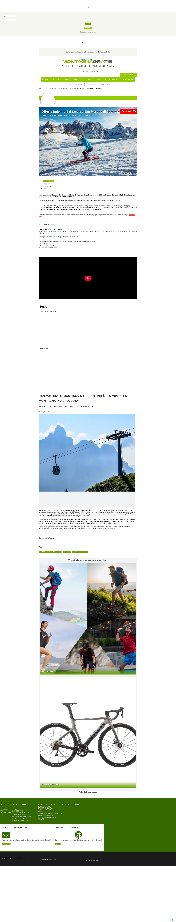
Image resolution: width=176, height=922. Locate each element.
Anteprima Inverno (47, 817)
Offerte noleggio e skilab (50, 813)
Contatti (47, 186)
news (69, 85)
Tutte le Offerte (111, 79)
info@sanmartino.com (50, 247)
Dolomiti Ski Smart (80, 552)
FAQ (1, 811)
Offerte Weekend (20, 820)
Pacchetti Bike (45, 806)
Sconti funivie (44, 810)
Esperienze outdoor (92, 79)
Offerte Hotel (18, 814)
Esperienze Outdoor (21, 813)
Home (41, 88)
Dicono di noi (6, 813)
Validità (46, 183)
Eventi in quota (45, 808)
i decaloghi (91, 85)
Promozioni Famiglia (21, 816)
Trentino (67, 552)
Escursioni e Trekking (48, 804)
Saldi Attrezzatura (47, 812)
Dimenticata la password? (88, 32)
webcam (79, 85)
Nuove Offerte (19, 809)
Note (45, 185)
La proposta (48, 181)
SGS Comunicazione (94, 860)
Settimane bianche (62, 88)
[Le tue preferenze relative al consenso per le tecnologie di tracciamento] (172, 920)
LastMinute (17, 811)
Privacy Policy (45, 859)
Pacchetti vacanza (50, 79)
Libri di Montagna (46, 815)
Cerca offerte (127, 79)
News (45, 188)
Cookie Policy (53, 859)
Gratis (41, 819)
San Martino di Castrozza (50, 552)
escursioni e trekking (71, 79)
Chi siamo (4, 809)
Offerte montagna (49, 88)
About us (105, 85)
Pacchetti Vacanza (21, 818)
